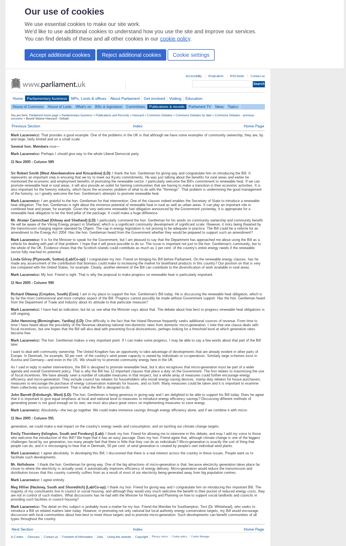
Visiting (175, 98)
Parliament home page (43, 115)
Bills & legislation (108, 107)
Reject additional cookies (131, 55)
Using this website (119, 536)
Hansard (138, 115)
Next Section (22, 529)
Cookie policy (179, 536)
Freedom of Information (77, 536)
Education (193, 98)
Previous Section (26, 126)
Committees (135, 107)
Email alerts (216, 76)
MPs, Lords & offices (88, 98)
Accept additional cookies (60, 55)
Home (18, 98)
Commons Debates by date (194, 115)
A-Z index (17, 536)
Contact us (258, 76)
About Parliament (125, 98)
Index (137, 126)
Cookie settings (191, 55)
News (219, 107)
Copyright (141, 536)
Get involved (154, 98)
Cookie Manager (200, 536)
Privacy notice (160, 536)
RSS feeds (237, 76)
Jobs (100, 536)
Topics (233, 107)
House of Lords (60, 107)
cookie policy (175, 39)
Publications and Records (112, 115)
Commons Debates (159, 115)
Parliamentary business (47, 98)
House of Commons (28, 107)
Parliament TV (200, 107)
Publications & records (167, 107)
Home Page (254, 126)
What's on (83, 107)
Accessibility (194, 76)
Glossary (34, 536)
